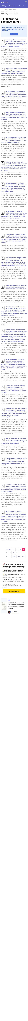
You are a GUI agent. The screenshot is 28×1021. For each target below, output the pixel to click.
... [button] (10, 556)
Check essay (12, 6)
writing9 (4, 2)
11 (6, 556)
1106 (14, 556)
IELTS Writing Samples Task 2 (9, 12)
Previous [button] (8, 549)
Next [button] (23, 556)
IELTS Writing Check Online (8, 9)
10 (23, 553)
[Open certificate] (4, 606)
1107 (18, 556)
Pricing (4, 6)
